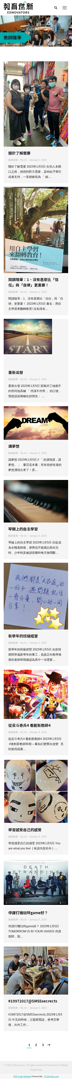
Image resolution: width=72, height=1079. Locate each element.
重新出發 (15, 372)
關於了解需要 (19, 153)
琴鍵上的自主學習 (23, 529)
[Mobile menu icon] (64, 7)
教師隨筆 (13, 160)
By (24, 160)
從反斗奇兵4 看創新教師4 (29, 725)
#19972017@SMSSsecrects (32, 1001)
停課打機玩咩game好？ (28, 912)
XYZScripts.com (51, 1076)
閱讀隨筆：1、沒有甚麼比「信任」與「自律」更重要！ (33, 282)
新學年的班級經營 (23, 636)
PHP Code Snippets (22, 1076)
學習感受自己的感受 (25, 829)
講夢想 (13, 446)
